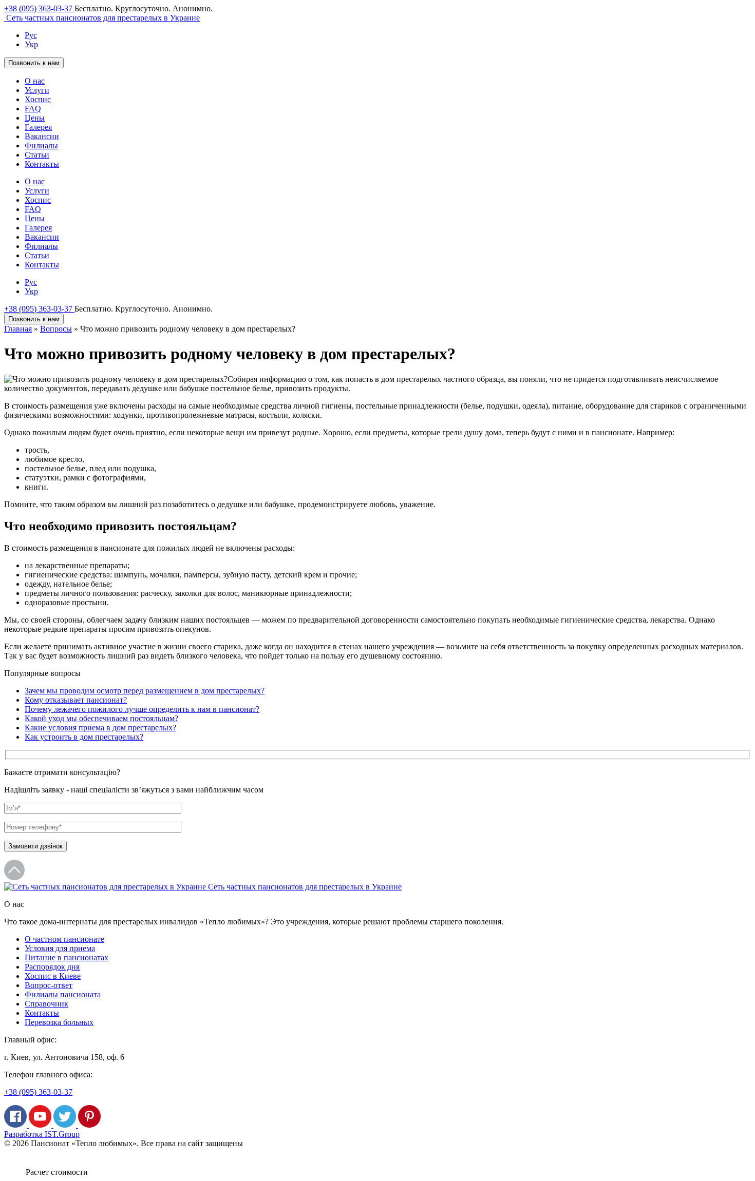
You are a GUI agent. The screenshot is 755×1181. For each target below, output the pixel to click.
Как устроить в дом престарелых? (84, 736)
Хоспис (38, 99)
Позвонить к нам (34, 63)
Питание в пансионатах (66, 957)
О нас (35, 80)
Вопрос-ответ (48, 985)
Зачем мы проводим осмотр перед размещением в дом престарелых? (145, 690)
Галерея (38, 127)
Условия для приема (60, 948)
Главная (18, 328)
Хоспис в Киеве (53, 976)
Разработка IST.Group (42, 1134)
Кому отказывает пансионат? (76, 699)
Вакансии (42, 136)
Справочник (46, 1003)
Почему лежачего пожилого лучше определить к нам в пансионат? (142, 709)
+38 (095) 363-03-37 (39, 8)
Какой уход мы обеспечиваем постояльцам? (101, 718)
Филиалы (41, 145)
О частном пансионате (64, 939)
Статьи (37, 154)
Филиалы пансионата (63, 994)
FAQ (33, 108)
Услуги (37, 90)
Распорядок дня (52, 966)
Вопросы (56, 328)
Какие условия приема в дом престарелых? (100, 727)
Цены (35, 117)
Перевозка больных (59, 1022)
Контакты (42, 164)
